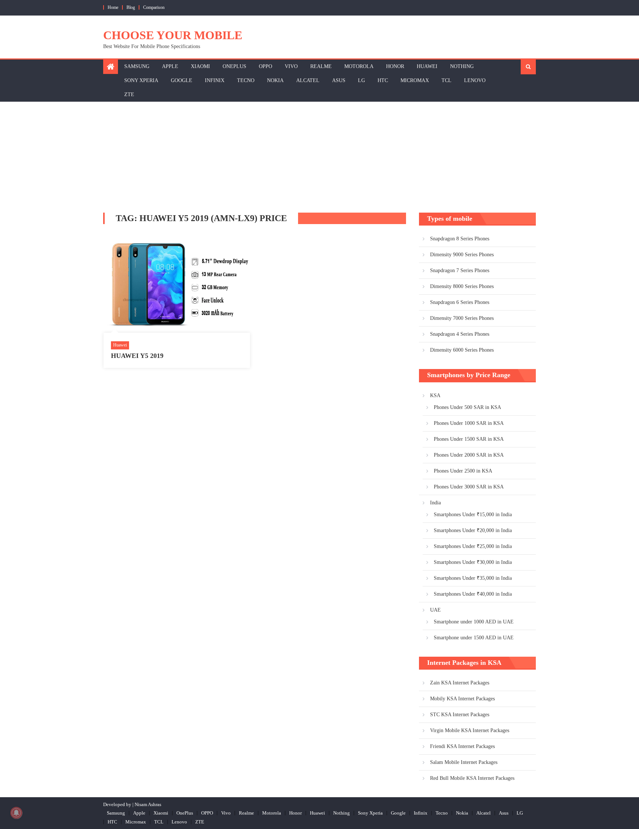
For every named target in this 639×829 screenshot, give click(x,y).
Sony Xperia (141, 80)
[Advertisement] (319, 157)
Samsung (136, 66)
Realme (321, 66)
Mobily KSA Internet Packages (462, 698)
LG (361, 80)
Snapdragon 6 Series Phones (459, 302)
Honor (395, 66)
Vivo (291, 66)
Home (113, 7)
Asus (338, 80)
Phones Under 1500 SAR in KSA (469, 439)
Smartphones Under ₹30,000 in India (473, 562)
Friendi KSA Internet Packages (462, 746)
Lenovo (475, 80)
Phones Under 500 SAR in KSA (467, 407)
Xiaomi (200, 66)
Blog (130, 7)
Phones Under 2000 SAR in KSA (469, 455)
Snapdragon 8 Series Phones (459, 238)
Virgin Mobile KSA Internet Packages (469, 730)
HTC (383, 80)
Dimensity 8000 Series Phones (462, 286)
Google (181, 80)
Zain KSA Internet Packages (459, 683)
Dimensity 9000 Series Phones (462, 254)
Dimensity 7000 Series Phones (462, 318)
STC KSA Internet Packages (459, 714)
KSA (435, 395)
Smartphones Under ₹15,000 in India (473, 514)
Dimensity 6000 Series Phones (462, 350)
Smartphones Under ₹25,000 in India (473, 546)
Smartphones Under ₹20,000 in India (473, 530)
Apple (170, 66)
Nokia (275, 80)
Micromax (414, 80)
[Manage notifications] (16, 813)
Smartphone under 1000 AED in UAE (474, 622)
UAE (435, 610)
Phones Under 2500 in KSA (463, 471)
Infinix (214, 80)
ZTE (129, 94)
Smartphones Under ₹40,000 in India (473, 594)
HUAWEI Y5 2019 (137, 355)
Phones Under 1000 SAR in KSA (469, 423)
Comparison (154, 7)
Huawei (427, 66)
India (435, 502)
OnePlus (234, 66)
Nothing (462, 66)
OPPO (265, 66)
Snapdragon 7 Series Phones (459, 270)
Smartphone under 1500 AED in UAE (474, 637)
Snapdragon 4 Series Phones (459, 334)
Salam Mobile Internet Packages (463, 762)
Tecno (245, 80)
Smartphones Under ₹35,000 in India (473, 578)
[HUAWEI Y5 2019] (177, 284)
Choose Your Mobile (172, 35)
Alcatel (308, 80)
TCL (447, 80)
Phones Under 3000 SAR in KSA (469, 487)
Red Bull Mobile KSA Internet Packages (472, 778)
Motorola (358, 66)
